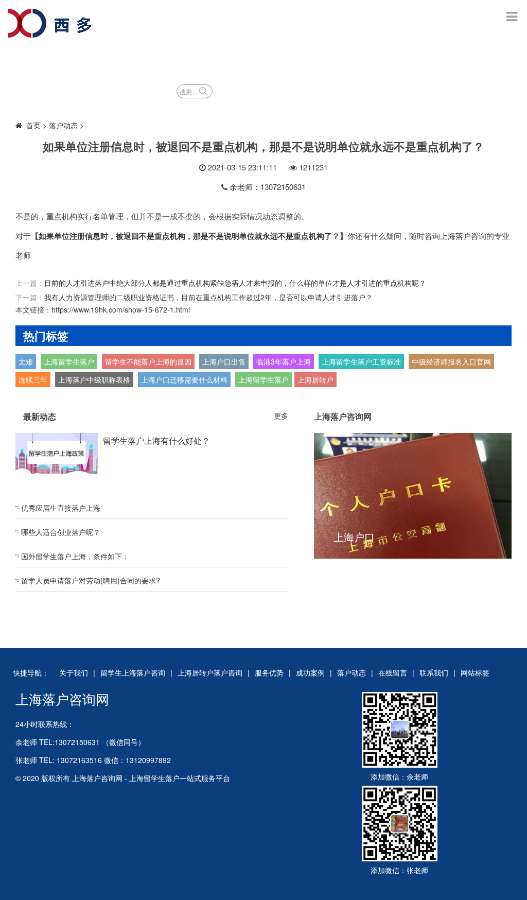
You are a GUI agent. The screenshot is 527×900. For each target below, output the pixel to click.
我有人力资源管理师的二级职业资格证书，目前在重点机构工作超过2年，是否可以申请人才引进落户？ (208, 297)
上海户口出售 (223, 361)
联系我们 (433, 672)
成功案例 (396, 60)
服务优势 (337, 60)
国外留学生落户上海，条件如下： (75, 556)
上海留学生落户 (69, 361)
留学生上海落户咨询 (158, 60)
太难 (26, 361)
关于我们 (73, 672)
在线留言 (392, 672)
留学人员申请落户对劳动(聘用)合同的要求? (90, 580)
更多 (281, 415)
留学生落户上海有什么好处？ (156, 440)
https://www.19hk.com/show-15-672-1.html (120, 309)
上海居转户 (315, 379)
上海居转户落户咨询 (258, 60)
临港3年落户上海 (283, 361)
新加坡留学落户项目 (58, 90)
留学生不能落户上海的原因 (148, 361)
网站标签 (475, 672)
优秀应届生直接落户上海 (60, 508)
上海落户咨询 (463, 235)
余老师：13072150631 (268, 186)
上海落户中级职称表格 (94, 379)
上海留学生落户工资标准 (361, 361)
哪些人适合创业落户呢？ (60, 532)
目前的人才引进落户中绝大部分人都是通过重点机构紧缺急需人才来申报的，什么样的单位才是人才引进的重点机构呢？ (235, 283)
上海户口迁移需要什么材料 (184, 379)
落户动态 (136, 90)
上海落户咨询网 (62, 698)
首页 (29, 60)
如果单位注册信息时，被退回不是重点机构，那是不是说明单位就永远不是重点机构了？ (189, 235)
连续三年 (33, 379)
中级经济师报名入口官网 (451, 361)
